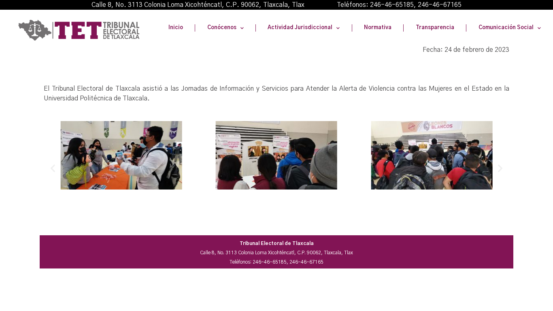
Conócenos (221, 27)
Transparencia (435, 27)
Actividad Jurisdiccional (300, 27)
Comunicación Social (506, 27)
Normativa (377, 27)
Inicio (175, 27)
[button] (53, 168)
